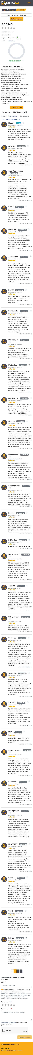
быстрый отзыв (8, 990)
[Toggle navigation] (29, 3)
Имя (3, 982)
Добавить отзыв (16, 19)
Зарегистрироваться (8, 1023)
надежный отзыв (24, 990)
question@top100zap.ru (13, 1050)
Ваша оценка (6, 1002)
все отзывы (13, 116)
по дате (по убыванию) (10, 119)
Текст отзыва (6, 1009)
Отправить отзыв (24, 1037)
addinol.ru (11, 41)
